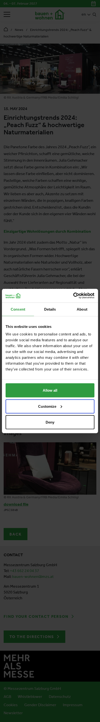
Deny (50, 422)
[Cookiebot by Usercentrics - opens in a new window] (73, 296)
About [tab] (82, 309)
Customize (47, 406)
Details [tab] (50, 309)
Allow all (50, 390)
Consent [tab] (18, 309)
